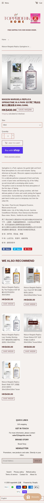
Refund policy (31, 472)
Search (8, 472)
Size (3, 120)
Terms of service (11, 474)
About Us (33, 474)
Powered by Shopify (30, 483)
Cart (40, 3)
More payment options (12, 157)
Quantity (5, 131)
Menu (7, 3)
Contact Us (24, 474)
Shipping (5, 114)
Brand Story (22, 444)
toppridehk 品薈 (15, 483)
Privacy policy (19, 472)
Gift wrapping (22, 424)
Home (4, 39)
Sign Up (38, 461)
